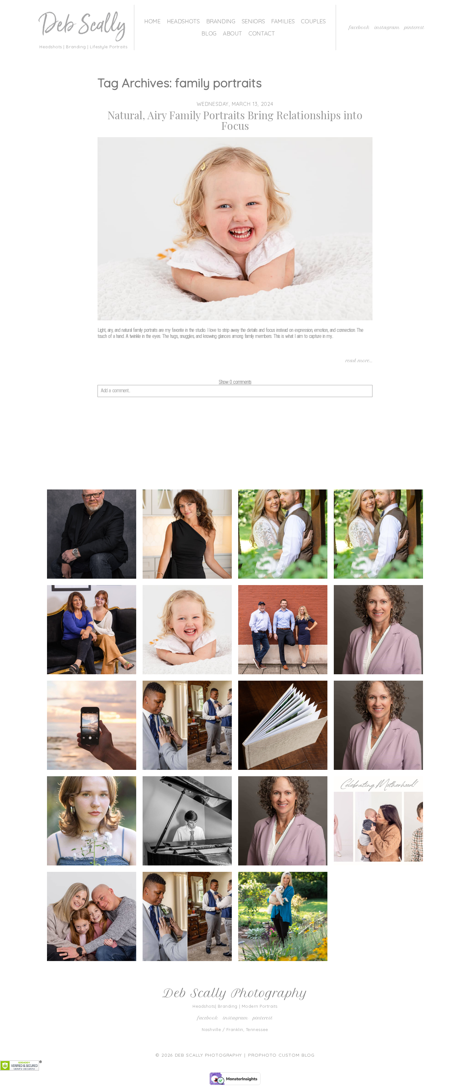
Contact (261, 33)
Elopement (378, 535)
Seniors (253, 21)
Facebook (359, 27)
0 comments (235, 382)
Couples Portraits (282, 535)
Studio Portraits (378, 822)
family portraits (186, 631)
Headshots (183, 21)
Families (282, 21)
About (232, 33)
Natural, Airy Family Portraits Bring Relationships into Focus (235, 120)
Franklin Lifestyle (282, 631)
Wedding (187, 918)
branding (91, 535)
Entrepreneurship (93, 631)
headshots (378, 631)
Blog (208, 33)
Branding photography (186, 535)
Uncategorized (91, 918)
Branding (220, 21)
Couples (313, 21)
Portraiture (91, 822)
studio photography (282, 822)
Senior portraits (186, 822)
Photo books (282, 727)
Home (152, 21)
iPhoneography (91, 727)
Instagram (387, 27)
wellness (282, 918)
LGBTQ (186, 727)
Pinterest (414, 27)
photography (378, 727)
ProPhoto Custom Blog (281, 1055)
